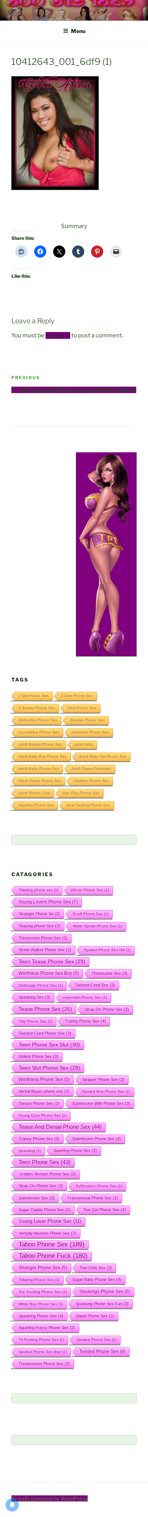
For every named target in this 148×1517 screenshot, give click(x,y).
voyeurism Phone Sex (85, 997)
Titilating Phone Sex (39, 1280)
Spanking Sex (34, 997)
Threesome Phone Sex (43, 938)
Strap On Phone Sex (107, 1009)
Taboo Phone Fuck (53, 1255)
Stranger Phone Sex (43, 1267)
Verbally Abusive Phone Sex (47, 1233)
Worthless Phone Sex (44, 1079)
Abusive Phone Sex (87, 720)
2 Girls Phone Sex (77, 696)
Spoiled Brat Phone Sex (106, 1091)
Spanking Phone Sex (41, 1316)
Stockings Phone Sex (104, 1291)
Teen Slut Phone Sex (49, 1068)
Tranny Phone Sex (85, 1021)
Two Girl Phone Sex (104, 1209)
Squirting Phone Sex (75, 1150)
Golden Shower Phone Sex (47, 1174)
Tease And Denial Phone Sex (60, 1127)
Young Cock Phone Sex (42, 1115)
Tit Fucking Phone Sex (41, 1340)
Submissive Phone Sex (96, 1138)
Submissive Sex (37, 1198)
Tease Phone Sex (45, 1009)
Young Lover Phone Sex (50, 1221)
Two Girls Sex (96, 1267)
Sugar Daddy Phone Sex (45, 1209)
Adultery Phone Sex (91, 781)
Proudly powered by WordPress (49, 1498)
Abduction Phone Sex (38, 720)
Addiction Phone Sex (90, 732)
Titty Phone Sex (35, 1021)
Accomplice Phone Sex (39, 732)
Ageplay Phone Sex (36, 805)
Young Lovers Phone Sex (48, 902)
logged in (58, 335)
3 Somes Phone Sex (37, 708)
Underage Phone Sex (41, 985)
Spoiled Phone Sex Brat (43, 1352)
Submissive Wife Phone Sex (101, 1103)
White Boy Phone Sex (41, 1304)
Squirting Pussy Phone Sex (47, 1327)
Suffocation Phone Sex (99, 1186)
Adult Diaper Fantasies (91, 768)
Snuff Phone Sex (90, 914)
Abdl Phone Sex (82, 708)
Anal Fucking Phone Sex (88, 805)
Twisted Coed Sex (95, 985)
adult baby (83, 744)
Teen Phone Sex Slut (49, 1045)
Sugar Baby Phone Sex (96, 1279)
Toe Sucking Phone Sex (43, 1292)
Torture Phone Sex (39, 1103)
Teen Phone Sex (45, 1162)
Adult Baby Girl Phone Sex (102, 756)
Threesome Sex (109, 973)
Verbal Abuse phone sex (44, 1091)
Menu (78, 31)
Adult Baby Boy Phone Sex (43, 756)
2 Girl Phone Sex (34, 696)
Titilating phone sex (38, 890)
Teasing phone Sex (39, 926)
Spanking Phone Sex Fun (102, 1303)
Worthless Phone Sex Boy (49, 973)
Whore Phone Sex (90, 890)
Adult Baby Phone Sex (39, 768)
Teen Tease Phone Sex (52, 961)
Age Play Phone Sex (81, 793)
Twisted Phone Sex (102, 1351)
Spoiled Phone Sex (97, 1340)
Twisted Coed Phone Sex (45, 1033)
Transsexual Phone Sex (92, 1198)
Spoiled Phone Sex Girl (107, 950)
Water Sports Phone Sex (97, 926)
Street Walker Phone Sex (45, 949)
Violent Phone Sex (38, 1056)
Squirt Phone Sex (95, 1316)
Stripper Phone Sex (103, 1079)
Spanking (30, 1151)
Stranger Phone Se (39, 913)
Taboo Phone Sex (52, 1244)
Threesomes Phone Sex (44, 1363)
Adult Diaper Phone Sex (40, 781)
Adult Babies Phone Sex (40, 744)
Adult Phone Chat (34, 793)
